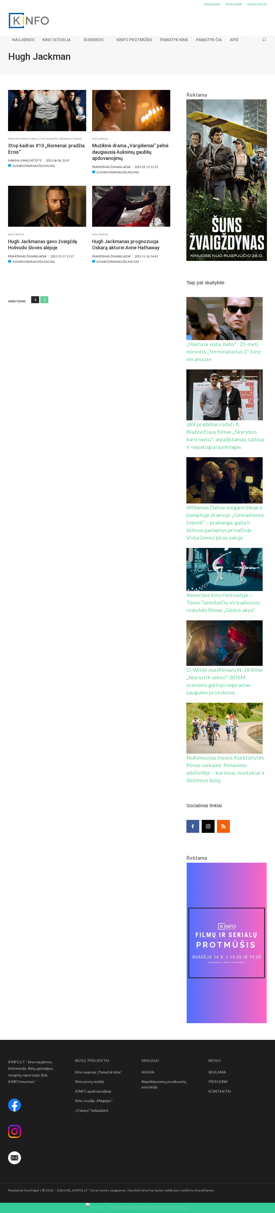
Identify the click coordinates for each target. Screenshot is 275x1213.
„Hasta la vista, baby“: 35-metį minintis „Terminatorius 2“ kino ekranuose (223, 351)
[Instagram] (208, 826)
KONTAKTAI (257, 4)
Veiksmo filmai (70, 138)
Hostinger (31, 1190)
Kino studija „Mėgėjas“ (94, 1100)
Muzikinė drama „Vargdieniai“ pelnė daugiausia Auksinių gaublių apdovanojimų (130, 152)
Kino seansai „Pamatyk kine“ (98, 1072)
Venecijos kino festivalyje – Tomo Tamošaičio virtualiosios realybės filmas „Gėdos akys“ (223, 602)
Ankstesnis (17, 301)
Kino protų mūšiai (89, 1081)
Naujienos (100, 138)
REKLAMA (212, 4)
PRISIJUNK (233, 4)
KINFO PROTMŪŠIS (134, 39)
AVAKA (148, 1072)
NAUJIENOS (23, 39)
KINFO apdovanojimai (93, 1091)
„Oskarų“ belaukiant (91, 1110)
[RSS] (223, 826)
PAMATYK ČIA (209, 39)
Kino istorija (56, 39)
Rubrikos (93, 39)
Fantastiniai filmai (22, 138)
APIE (234, 39)
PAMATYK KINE (174, 39)
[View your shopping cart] (254, 40)
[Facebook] (192, 826)
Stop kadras (48, 138)
